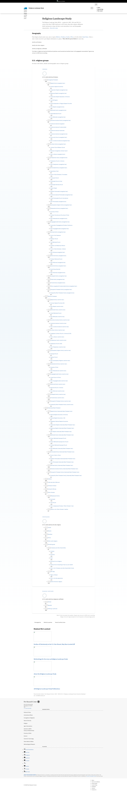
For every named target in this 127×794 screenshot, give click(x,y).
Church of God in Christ (55, 455)
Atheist (49, 601)
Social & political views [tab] (60, 622)
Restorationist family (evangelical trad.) (59, 208)
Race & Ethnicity (27, 720)
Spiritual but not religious (56, 561)
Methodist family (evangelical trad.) (58, 110)
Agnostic (50, 605)
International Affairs (28, 715)
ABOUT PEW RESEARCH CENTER (30, 774)
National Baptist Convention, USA (57, 418)
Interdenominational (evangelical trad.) (59, 134)
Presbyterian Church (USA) (56, 343)
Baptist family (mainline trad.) (57, 299)
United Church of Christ (55, 377)
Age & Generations (28, 726)
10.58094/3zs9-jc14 (40, 695)
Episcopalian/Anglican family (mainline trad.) (61, 350)
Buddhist (50, 534)
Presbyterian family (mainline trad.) (58, 340)
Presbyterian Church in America (57, 161)
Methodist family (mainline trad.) (58, 309)
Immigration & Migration (29, 717)
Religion (25, 723)
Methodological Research (29, 744)
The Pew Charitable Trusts (91, 776)
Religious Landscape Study (36, 8)
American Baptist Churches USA (57, 303)
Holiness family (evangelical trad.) (58, 232)
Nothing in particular (52, 608)
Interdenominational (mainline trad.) (58, 323)
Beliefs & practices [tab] (48, 622)
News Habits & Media (28, 741)
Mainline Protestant (52, 296)
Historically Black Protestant (54, 408)
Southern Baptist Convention (56, 86)
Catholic (50, 479)
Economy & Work (27, 733)
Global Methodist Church (55, 113)
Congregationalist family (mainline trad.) (60, 374)
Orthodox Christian (52, 485)
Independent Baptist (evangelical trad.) (59, 90)
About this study (54, 28)
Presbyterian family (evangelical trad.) (59, 157)
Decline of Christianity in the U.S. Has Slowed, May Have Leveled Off (54, 644)
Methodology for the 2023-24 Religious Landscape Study (51, 659)
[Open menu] (92, 8)
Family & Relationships (29, 730)
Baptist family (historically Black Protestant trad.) (61, 411)
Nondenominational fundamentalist (58, 127)
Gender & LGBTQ (27, 728)
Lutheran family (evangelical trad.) (58, 144)
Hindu (49, 537)
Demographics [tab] (37, 622)
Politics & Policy (27, 712)
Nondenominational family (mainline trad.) (60, 320)
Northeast (63, 37)
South (67, 37)
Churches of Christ (54, 211)
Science (25, 736)
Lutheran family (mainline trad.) (58, 330)
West (72, 37)
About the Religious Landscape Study (45, 674)
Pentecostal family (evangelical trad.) (59, 167)
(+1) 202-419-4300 (27, 708)
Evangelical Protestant (53, 79)
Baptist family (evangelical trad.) (58, 83)
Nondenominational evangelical (57, 123)
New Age (53, 571)
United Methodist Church (55, 313)
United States (85, 37)
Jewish (49, 527)
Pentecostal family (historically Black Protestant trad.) (62, 451)
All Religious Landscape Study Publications (47, 689)
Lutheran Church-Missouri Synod (57, 147)
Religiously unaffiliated (47, 591)
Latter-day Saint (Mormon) (54, 482)
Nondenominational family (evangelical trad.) (61, 120)
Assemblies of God (54, 171)
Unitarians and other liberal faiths (58, 547)
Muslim (49, 531)
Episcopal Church (54, 353)
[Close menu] (96, 4)
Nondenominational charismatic (57, 130)
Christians (44, 69)
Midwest (58, 37)
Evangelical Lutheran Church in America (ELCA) (60, 333)
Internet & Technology (29, 738)
